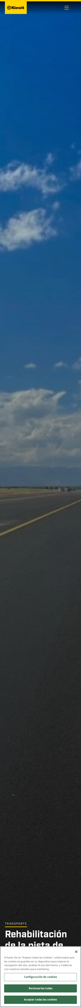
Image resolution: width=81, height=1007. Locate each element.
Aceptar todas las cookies (40, 999)
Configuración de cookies (40, 977)
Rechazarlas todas (40, 988)
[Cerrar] (76, 951)
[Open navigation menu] (66, 7)
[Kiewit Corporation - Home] (16, 7)
